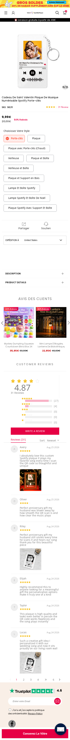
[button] (6, 12)
